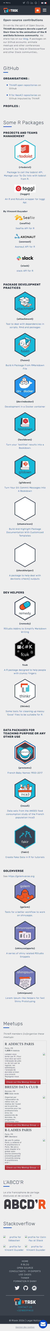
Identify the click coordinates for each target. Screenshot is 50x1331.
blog (25, 38)
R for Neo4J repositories (23, 95)
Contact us (25, 1307)
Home (25, 1261)
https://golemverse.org (21, 876)
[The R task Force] (12, 10)
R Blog (25, 1264)
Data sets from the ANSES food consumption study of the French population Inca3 (25, 814)
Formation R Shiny (25, 1281)
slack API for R (25, 270)
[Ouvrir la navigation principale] (44, 10)
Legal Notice (34, 1320)
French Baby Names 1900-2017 (25, 772)
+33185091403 (25, 1310)
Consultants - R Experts (25, 1271)
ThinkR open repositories (23, 85)
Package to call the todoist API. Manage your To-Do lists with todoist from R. (25, 175)
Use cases (25, 1274)
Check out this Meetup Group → (23, 1082)
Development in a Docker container (25, 406)
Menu (8, 3)
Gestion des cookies (25, 1327)
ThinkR (25, 1278)
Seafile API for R (25, 228)
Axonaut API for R (25, 246)
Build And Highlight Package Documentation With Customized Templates (25, 532)
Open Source (25, 1268)
